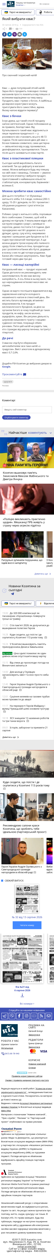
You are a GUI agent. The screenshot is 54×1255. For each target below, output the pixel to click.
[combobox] (39, 433)
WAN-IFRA (6, 1110)
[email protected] (27, 1246)
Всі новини (44, 4)
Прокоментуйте (14, 374)
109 (18, 28)
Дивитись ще (43, 574)
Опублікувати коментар (16, 417)
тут (19, 1099)
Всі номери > (27, 1004)
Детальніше (7, 1048)
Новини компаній (37, 1064)
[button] (4, 4)
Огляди (32, 1067)
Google (6, 366)
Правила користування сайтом (27, 1076)
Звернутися (34, 1034)
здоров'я (8, 381)
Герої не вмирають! (20, 12)
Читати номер (27, 925)
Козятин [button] (20, 5)
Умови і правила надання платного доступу (27, 1080)
